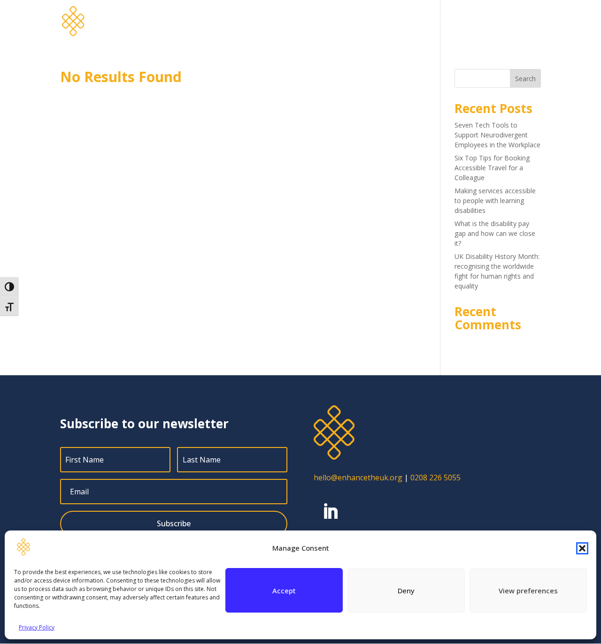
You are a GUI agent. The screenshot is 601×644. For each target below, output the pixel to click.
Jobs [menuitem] (400, 21)
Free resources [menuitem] (478, 21)
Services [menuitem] (316, 21)
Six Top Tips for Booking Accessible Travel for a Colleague (492, 167)
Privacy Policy (36, 627)
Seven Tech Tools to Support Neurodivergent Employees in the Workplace (497, 135)
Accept (284, 590)
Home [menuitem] (281, 21)
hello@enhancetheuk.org (358, 477)
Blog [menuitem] (426, 21)
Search (525, 78)
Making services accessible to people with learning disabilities (495, 200)
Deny (406, 590)
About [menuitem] (361, 21)
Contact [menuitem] (527, 21)
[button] (582, 548)
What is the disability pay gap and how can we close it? (495, 233)
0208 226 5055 (435, 477)
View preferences (528, 590)
